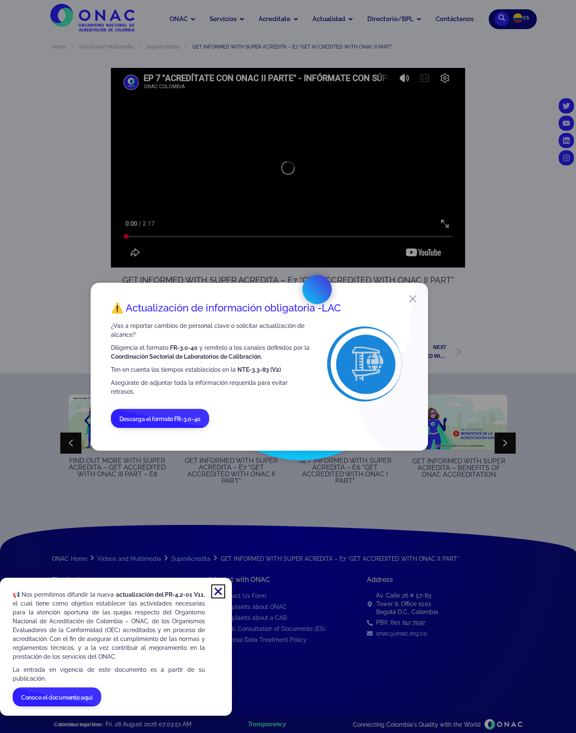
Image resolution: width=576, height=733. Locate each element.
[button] (218, 591)
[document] (288, 366)
